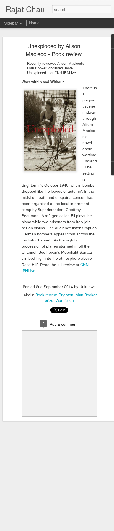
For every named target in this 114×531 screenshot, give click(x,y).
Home (34, 22)
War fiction (65, 300)
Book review (45, 295)
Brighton (66, 295)
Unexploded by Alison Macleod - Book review (54, 50)
